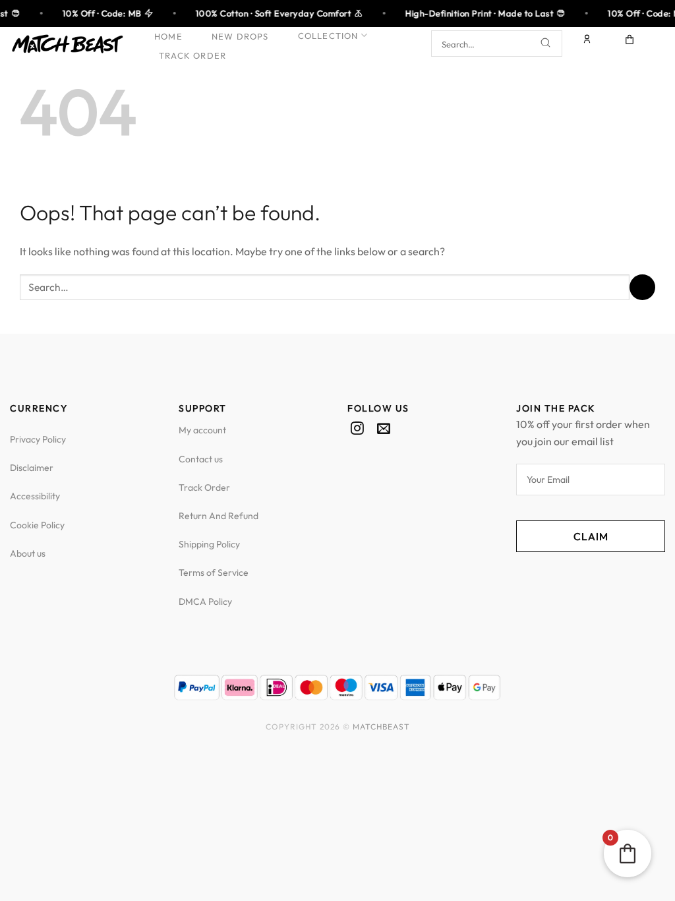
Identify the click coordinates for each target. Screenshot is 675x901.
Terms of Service (214, 572)
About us (27, 553)
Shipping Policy (209, 544)
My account (202, 430)
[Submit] (546, 44)
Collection (328, 35)
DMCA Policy (205, 601)
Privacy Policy (38, 439)
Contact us (201, 459)
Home (168, 36)
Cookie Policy (37, 525)
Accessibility (35, 496)
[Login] (588, 43)
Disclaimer (31, 468)
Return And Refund (218, 516)
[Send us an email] (383, 429)
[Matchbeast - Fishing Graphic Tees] (67, 44)
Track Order (192, 55)
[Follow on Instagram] (357, 429)
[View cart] (630, 43)
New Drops (240, 36)
